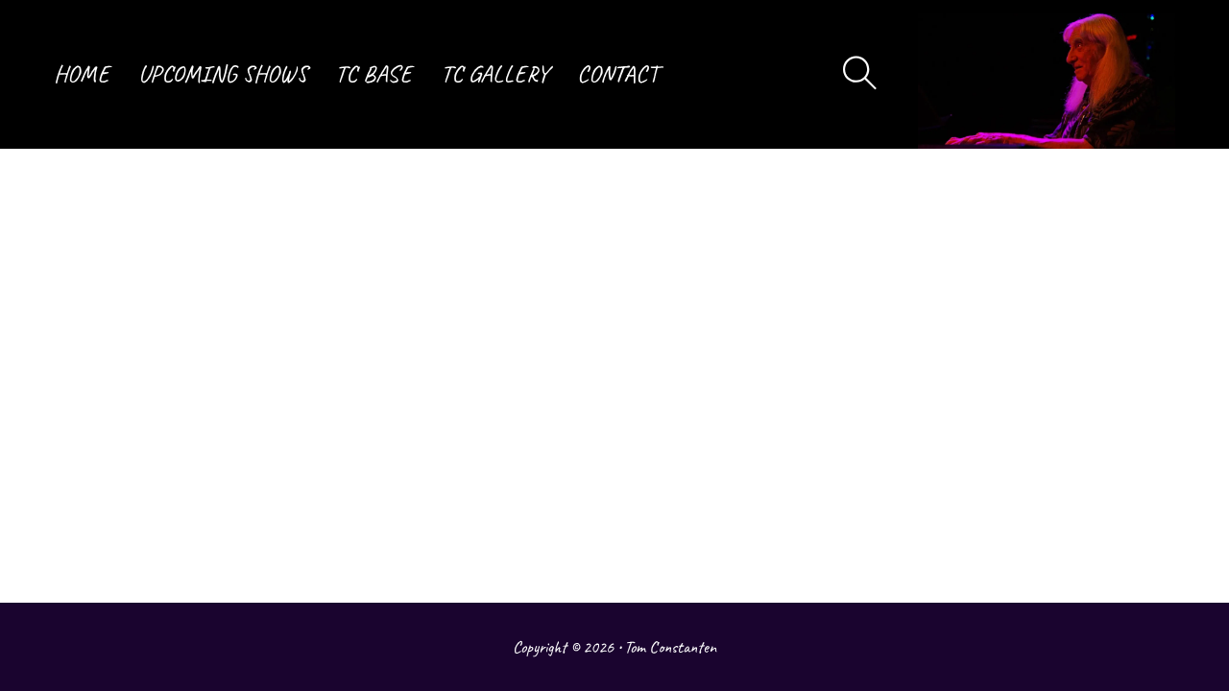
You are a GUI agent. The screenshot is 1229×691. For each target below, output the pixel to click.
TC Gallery (495, 73)
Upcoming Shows (222, 73)
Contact (617, 73)
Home (81, 73)
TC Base (373, 73)
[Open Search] (860, 74)
